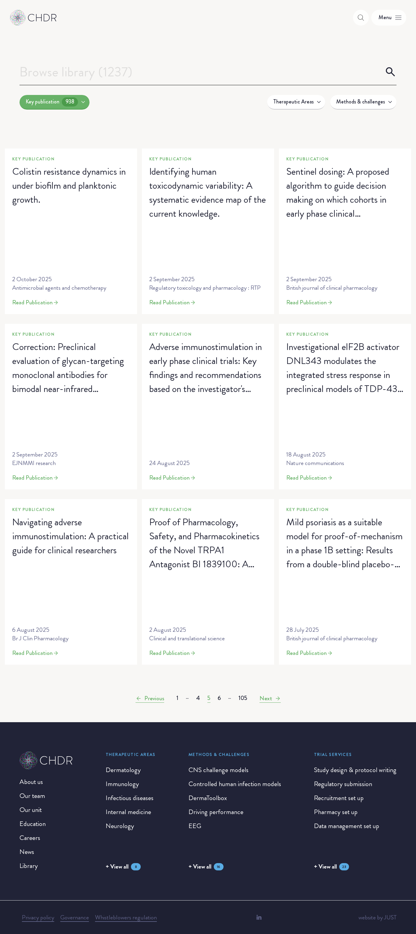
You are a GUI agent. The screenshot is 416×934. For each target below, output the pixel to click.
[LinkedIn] (259, 917)
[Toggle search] (361, 18)
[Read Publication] (71, 231)
